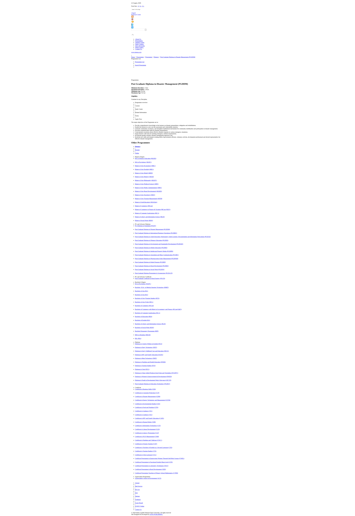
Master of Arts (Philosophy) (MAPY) (146, 180)
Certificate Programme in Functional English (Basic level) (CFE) (154, 462)
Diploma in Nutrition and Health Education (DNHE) (150, 362)
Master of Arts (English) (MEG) (144, 169)
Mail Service (138, 486)
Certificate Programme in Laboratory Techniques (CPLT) (151, 466)
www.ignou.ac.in (136, 52)
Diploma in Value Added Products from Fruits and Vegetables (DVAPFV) (156, 373)
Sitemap (137, 496)
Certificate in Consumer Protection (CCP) (147, 393)
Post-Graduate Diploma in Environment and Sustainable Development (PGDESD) (159, 244)
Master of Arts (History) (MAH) (144, 176)
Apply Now (138, 119)
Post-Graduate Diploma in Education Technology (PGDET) (152, 384)
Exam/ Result (139, 503)
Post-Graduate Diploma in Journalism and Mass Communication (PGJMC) (157, 255)
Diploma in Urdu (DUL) (142, 369)
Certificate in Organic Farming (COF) (146, 444)
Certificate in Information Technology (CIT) (148, 425)
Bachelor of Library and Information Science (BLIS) (150, 324)
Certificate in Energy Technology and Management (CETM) (152, 400)
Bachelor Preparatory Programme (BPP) (146, 331)
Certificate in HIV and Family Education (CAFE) (149, 418)
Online (137, 153)
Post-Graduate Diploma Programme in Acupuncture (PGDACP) (154, 273)
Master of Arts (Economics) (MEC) (145, 166)
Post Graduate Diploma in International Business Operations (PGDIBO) (156, 233)
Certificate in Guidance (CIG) (143, 411)
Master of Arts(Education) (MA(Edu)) (146, 202)
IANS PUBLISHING (156, 514)
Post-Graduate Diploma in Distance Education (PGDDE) (151, 240)
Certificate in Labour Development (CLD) (147, 429)
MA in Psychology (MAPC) (143, 162)
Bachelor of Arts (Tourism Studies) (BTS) (147, 298)
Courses (137, 106)
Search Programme (140, 65)
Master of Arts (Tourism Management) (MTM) (148, 198)
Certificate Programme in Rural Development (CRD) (150, 469)
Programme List (139, 62)
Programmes (139, 41)
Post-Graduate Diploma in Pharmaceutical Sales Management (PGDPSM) (156, 258)
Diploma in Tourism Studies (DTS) (145, 365)
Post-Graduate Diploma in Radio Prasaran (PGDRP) (150, 262)
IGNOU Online (139, 506)
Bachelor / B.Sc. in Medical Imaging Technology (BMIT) (152, 287)
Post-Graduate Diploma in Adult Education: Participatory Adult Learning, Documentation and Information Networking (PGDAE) (173, 236)
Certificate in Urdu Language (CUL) (145, 455)
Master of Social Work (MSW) (144, 220)
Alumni (137, 483)
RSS (136, 493)
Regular (137, 150)
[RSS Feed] (132, 17)
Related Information (141, 112)
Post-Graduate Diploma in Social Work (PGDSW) (149, 269)
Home (133, 57)
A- (140, 6)
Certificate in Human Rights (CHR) (145, 422)
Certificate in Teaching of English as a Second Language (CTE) (153, 447)
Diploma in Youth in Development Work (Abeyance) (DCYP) (153, 380)
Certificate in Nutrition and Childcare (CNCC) (148, 440)
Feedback (138, 499)
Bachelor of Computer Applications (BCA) (147, 313)
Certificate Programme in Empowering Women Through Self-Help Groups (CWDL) (159, 458)
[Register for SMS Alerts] (132, 22)
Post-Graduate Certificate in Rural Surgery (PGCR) (150, 278)
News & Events (140, 46)
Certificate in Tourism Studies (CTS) (145, 451)
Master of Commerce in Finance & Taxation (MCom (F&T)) (152, 209)
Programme (148, 57)
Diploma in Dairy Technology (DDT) (146, 347)
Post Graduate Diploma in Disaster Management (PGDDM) (177, 57)
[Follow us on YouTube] (132, 20)
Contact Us (138, 49)
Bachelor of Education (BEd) (143, 316)
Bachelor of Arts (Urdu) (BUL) (144, 302)
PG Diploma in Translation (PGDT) (145, 226)
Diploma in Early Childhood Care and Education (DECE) (152, 351)
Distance (156, 57)
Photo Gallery (139, 47)
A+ (143, 6)
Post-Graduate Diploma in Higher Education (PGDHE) (151, 247)
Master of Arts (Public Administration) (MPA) (148, 187)
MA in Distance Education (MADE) (145, 158)
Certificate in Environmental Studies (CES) (147, 404)
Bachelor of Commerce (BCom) (144, 305)
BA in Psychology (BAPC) (143, 284)
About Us (138, 39)
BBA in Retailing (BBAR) (143, 335)
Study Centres (139, 44)
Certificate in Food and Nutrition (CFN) (146, 407)
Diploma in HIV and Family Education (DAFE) (149, 355)
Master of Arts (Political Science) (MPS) (146, 184)
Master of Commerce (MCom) (144, 206)
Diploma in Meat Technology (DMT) (146, 358)
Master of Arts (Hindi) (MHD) (144, 173)
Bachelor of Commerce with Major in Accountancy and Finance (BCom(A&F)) (158, 309)
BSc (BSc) (138, 338)
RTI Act (137, 489)
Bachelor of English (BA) (142, 320)
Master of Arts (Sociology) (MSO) (145, 195)
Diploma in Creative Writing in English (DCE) (148, 344)
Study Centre (139, 109)
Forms (137, 116)
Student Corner (140, 42)
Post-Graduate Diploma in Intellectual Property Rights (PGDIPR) (154, 251)
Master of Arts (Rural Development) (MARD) (148, 191)
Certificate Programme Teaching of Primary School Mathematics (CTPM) (156, 473)
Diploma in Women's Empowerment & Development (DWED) (153, 376)
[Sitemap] (132, 28)
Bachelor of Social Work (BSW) (144, 327)
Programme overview (141, 102)
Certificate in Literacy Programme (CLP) (147, 433)
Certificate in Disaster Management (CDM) (147, 396)
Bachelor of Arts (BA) (141, 291)
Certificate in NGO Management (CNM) (147, 436)
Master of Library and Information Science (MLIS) (150, 217)
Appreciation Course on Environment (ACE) (148, 478)
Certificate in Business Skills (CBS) (145, 389)
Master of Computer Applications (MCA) (147, 213)
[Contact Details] (132, 25)
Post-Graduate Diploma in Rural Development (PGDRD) (152, 266)
